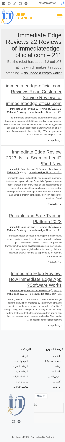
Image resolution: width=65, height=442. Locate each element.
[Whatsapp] (9, 3)
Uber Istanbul (24, 16)
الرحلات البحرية (20, 366)
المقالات (56, 371)
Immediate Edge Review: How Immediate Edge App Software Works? (35, 279)
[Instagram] (20, 3)
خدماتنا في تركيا (52, 361)
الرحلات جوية (22, 371)
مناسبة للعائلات (20, 386)
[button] (59, 15)
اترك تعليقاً (57, 108)
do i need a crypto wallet (43, 73)
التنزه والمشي (21, 361)
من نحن (56, 386)
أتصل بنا (56, 381)
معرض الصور (54, 376)
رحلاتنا (57, 366)
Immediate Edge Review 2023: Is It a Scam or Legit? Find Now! (34, 157)
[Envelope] (3, 3)
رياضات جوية (22, 381)
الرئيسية (56, 356)
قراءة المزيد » (55, 140)
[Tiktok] (15, 3)
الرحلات (24, 356)
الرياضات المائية (20, 376)
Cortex (49, 437)
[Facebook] (26, 3)
